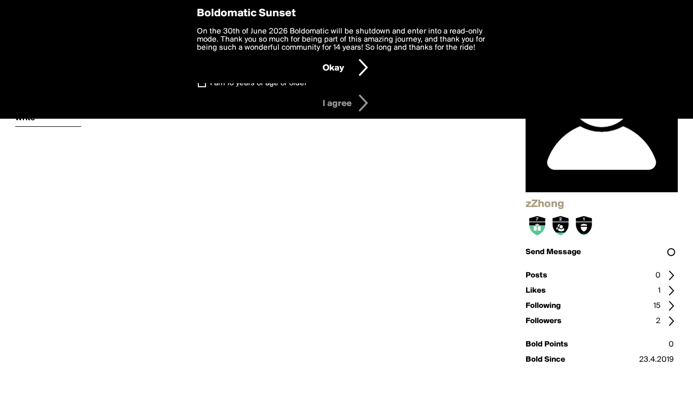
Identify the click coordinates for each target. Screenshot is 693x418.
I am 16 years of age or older (258, 83)
